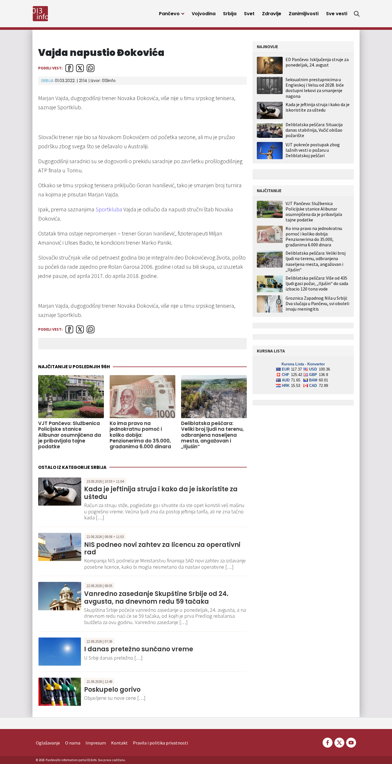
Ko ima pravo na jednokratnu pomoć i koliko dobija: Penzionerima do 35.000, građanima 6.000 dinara (140, 435)
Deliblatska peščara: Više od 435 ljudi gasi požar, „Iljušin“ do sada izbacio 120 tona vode (317, 283)
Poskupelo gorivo (112, 689)
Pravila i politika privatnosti (160, 743)
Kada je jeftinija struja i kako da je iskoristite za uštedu (161, 493)
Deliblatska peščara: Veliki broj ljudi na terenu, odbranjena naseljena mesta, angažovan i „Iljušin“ (212, 435)
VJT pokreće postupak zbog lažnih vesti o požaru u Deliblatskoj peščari (313, 150)
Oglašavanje (48, 743)
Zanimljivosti (304, 13)
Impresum (96, 743)
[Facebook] (327, 742)
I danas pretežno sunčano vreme (138, 649)
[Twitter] (339, 742)
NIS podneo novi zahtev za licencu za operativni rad (162, 548)
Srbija (229, 13)
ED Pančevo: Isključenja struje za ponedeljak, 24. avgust (317, 62)
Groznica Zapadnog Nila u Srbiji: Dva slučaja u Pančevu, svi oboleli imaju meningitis (317, 303)
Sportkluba (109, 209)
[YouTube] (350, 742)
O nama (72, 743)
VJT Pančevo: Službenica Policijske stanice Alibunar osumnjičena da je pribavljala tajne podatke (69, 435)
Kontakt (119, 743)
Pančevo (169, 13)
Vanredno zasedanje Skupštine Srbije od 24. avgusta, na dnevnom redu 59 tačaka (156, 597)
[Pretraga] (357, 13)
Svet (249, 13)
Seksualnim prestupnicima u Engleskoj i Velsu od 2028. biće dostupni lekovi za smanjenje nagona (315, 88)
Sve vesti (336, 13)
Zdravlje (271, 13)
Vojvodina (204, 13)
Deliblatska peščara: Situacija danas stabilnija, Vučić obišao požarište (314, 130)
